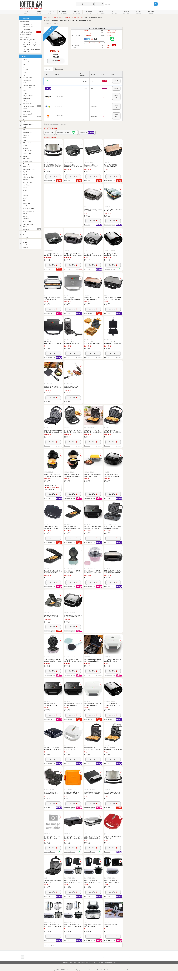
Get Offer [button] (52, 176)
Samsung (25, 195)
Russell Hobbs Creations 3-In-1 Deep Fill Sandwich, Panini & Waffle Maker (73, 616)
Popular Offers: (24, 22)
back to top (50, 945)
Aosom (25, 72)
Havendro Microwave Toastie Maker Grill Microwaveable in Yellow (92, 342)
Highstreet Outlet (28, 132)
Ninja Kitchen (26, 172)
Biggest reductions (25, 34)
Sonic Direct (26, 206)
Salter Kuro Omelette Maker (111, 925)
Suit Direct (26, 213)
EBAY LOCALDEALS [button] (151, 12)
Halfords (25, 130)
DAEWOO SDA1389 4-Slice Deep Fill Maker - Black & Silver (93, 210)
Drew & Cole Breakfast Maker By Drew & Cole (73, 475)
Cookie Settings (126, 957)
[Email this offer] (95, 38)
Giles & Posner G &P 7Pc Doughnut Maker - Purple (52, 660)
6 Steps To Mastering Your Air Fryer (31, 46)
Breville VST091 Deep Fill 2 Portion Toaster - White (93, 704)
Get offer (55, 61)
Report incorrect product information (55, 124)
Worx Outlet (26, 245)
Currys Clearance (28, 96)
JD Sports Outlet (27, 143)
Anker (24, 64)
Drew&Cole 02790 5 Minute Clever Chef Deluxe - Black (53, 616)
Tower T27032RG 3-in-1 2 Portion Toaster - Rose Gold (92, 298)
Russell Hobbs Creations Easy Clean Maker (92, 793)
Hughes (25, 137)
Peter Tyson (26, 185)
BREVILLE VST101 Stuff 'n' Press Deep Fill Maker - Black (112, 571)
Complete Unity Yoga (29, 85)
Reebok (25, 190)
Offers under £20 (28, 29)
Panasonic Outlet (28, 182)
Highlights (25, 18)
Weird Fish (26, 240)
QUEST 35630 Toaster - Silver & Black (112, 298)
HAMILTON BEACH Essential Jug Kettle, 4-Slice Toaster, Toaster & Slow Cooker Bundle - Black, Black (93, 881)
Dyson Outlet (26, 111)
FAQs (111, 957)
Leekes (25, 156)
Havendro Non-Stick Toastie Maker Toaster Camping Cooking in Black (53, 387)
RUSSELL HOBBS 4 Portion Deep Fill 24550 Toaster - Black (113, 704)
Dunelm (25, 109)
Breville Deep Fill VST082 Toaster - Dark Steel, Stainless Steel (72, 837)
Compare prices (49, 180)
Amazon (25, 59)
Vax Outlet (26, 232)
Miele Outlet (26, 166)
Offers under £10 (28, 27)
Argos (24, 75)
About (81, 957)
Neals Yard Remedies (29, 169)
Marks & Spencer (27, 164)
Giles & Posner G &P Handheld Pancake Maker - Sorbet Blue (73, 660)
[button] (80, 4)
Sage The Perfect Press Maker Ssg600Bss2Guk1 (52, 298)
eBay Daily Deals (27, 114)
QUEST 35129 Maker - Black (52, 881)
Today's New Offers (30, 32)
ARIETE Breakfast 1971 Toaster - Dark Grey (52, 748)
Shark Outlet (26, 203)
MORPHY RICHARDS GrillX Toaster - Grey (113, 527)
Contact (89, 957)
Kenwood (25, 148)
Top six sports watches (29, 42)
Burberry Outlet (27, 77)
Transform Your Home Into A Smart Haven (31, 50)
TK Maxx (25, 227)
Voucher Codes (24, 37)
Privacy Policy (104, 957)
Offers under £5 (27, 24)
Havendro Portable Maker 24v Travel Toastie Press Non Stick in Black (72, 342)
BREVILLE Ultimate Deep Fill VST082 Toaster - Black (92, 527)
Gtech (24, 127)
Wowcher (25, 247)
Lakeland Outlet (27, 151)
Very (24, 234)
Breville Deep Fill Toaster (50, 704)
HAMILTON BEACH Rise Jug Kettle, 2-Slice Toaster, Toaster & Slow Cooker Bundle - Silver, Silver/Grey (53, 925)
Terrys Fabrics (27, 221)
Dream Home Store (31, 106)
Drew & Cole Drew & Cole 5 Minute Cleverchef (53, 571)
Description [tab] (59, 69)
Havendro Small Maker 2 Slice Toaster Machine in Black (53, 431)
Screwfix (25, 198)
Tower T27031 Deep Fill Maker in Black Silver (72, 254)
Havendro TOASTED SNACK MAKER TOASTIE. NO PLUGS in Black (71, 387)
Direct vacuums (27, 103)
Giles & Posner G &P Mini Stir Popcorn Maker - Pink (92, 571)
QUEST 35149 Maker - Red (112, 837)
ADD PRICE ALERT (95, 42)
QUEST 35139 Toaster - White (72, 748)
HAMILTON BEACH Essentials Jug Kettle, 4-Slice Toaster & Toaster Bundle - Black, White (113, 881)
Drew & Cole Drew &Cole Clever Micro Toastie (92, 475)
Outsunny (25, 180)
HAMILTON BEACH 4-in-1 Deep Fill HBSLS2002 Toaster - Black (53, 793)
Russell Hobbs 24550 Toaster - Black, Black (111, 254)
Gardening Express (28, 124)
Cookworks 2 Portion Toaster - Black (73, 165)
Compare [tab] (48, 69)
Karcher (25, 145)
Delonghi (25, 101)
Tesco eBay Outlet (28, 224)
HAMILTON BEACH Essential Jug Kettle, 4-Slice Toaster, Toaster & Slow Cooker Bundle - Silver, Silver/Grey (73, 881)
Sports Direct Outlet (28, 208)
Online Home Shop (28, 177)
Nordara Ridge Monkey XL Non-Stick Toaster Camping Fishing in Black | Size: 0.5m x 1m (93, 660)
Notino (25, 174)
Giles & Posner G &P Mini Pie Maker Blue (72, 571)
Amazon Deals (27, 62)
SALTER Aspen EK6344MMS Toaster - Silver (72, 298)
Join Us (96, 957)
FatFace (25, 122)
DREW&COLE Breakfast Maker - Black (52, 475)
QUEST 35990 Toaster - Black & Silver (92, 748)
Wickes (25, 242)
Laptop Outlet (27, 153)
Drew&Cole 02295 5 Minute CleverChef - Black (72, 527)
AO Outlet (25, 69)
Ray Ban (25, 188)
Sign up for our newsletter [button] (83, 970)
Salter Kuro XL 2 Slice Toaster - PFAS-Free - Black (51, 527)
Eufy (24, 119)
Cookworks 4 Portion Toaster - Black (53, 254)
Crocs (24, 90)
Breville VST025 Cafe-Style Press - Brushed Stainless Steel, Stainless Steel (113, 210)
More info (67, 180)
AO (24, 67)
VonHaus (25, 237)
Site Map (117, 957)
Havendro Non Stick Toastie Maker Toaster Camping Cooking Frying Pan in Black (113, 342)
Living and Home (27, 161)
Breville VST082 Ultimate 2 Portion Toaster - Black (73, 704)
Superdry (25, 216)
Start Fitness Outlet (28, 211)
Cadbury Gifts (27, 80)
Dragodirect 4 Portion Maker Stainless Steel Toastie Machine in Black (93, 431)
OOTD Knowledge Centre (27, 40)
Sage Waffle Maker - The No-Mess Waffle (92, 925)
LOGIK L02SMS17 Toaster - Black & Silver (93, 254)
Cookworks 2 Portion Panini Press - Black (91, 165)
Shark (24, 201)
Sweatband (26, 219)
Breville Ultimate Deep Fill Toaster (112, 660)
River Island (26, 193)
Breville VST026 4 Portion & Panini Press (112, 793)
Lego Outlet (26, 159)
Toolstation (31, 229)
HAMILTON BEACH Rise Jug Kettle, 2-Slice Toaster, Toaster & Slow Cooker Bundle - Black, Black (73, 925)
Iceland (25, 140)
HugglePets (26, 135)
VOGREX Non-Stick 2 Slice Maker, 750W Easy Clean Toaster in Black (72, 431)
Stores (24, 56)
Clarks (24, 83)
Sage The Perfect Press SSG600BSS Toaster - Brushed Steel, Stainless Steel (92, 837)
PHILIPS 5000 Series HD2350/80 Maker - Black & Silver (111, 475)
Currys (24, 93)
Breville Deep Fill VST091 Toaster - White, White (52, 837)
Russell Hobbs (49, 132)
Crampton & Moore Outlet (30, 88)
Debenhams (26, 98)
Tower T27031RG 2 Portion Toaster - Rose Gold (111, 165)
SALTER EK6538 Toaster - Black (113, 748)
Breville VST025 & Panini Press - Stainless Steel (53, 165)
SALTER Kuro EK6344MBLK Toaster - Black (52, 342)
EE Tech (31, 116)
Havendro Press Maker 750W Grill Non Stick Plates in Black (112, 431)
